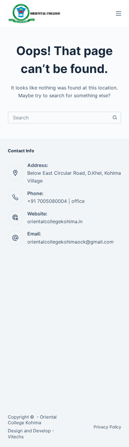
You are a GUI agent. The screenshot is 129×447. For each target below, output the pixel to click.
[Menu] (118, 13)
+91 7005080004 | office (56, 201)
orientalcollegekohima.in (54, 221)
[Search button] (115, 118)
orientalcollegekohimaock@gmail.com (70, 242)
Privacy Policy (107, 426)
